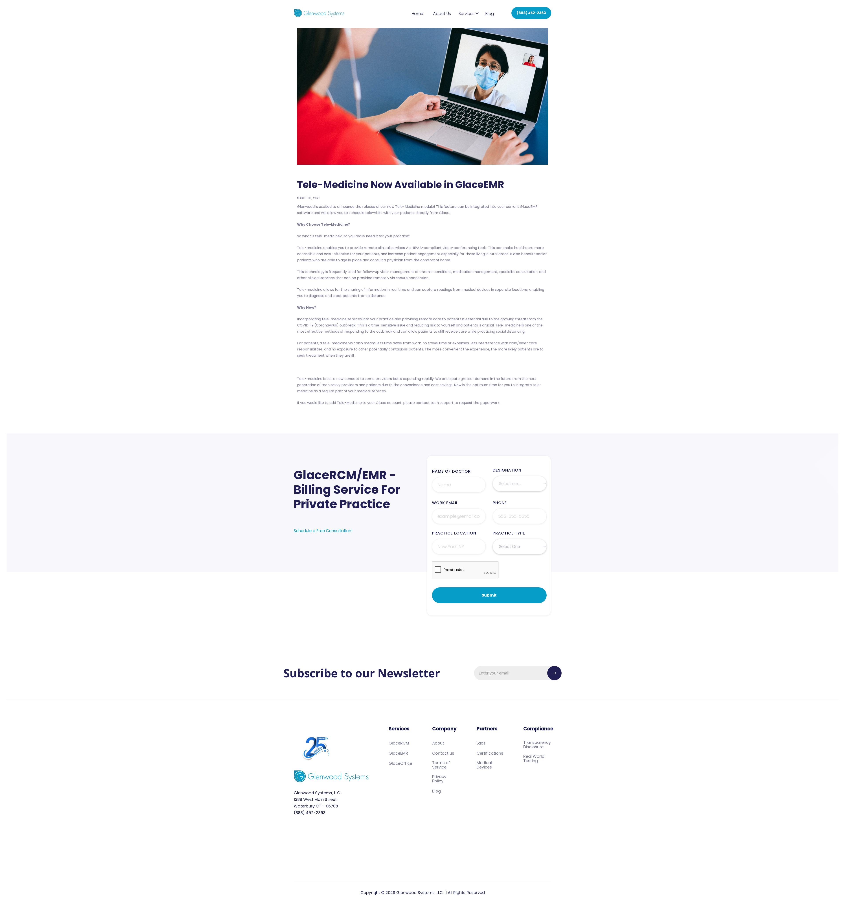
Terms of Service (441, 765)
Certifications (490, 753)
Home (417, 13)
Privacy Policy (439, 778)
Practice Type (509, 533)
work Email (445, 503)
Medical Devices (484, 765)
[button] (466, 13)
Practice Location (454, 533)
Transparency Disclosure (537, 744)
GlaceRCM (399, 743)
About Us (442, 13)
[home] (319, 13)
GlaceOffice (400, 763)
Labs (481, 743)
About (438, 743)
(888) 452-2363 (531, 12)
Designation (507, 470)
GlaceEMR (398, 753)
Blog (489, 13)
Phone (500, 503)
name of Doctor (451, 471)
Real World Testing (533, 758)
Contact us (443, 753)
